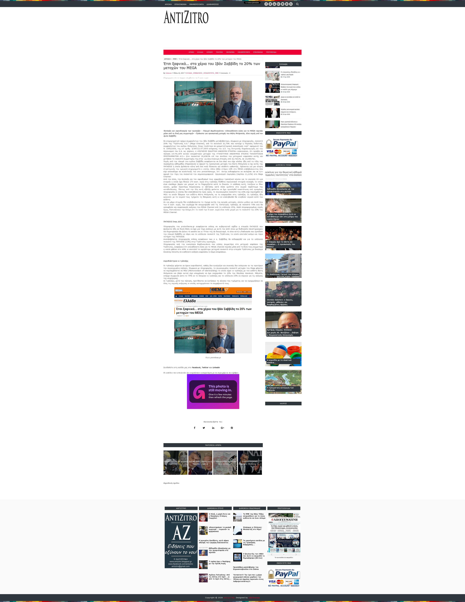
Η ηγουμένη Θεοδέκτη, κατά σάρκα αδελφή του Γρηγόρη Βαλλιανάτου (214, 541)
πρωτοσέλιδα (280, 557)
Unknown (169, 73)
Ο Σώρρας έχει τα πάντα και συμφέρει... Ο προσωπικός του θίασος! (281, 244)
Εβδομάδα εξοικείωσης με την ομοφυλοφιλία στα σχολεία (280, 190)
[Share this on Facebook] (194, 427)
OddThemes (254, 598)
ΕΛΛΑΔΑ (200, 52)
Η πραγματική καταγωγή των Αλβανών (280, 389)
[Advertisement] (258, 28)
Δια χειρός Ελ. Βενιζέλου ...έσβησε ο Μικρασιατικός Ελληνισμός (282, 334)
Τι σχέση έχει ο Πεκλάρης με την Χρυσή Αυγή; (219, 562)
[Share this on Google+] (222, 427)
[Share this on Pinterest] (232, 427)
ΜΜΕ (175, 59)
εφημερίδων (290, 557)
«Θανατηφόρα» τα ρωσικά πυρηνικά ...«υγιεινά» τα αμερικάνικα (220, 529)
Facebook (196, 367)
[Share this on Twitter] (204, 427)
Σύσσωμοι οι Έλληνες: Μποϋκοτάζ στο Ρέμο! (252, 528)
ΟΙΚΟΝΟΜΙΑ (230, 52)
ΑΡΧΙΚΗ (168, 4)
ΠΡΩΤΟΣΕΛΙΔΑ (271, 52)
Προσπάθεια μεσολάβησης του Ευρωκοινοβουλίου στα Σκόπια (246, 568)
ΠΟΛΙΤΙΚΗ (219, 52)
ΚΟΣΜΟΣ (210, 52)
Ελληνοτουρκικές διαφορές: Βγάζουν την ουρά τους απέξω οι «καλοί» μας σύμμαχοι (290, 74)
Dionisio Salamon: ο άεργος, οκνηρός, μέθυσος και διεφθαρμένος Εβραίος (280, 302)
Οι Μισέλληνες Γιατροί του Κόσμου (283, 274)
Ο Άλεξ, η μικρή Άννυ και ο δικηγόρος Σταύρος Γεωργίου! (219, 516)
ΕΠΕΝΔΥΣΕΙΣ (198, 73)
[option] (283, 75)
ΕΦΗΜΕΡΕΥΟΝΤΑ (196, 4)
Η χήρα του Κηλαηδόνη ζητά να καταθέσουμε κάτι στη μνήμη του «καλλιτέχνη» (282, 216)
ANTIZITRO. (230, 598)
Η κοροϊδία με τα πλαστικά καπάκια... (279, 361)
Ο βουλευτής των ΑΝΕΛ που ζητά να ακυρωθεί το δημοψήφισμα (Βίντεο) (254, 556)
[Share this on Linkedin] (213, 427)
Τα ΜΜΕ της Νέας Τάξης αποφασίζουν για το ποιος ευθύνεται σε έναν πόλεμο (254, 516)
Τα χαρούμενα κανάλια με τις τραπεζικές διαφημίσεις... (254, 542)
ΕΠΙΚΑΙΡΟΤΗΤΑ (209, 73)
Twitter (205, 367)
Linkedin (216, 367)
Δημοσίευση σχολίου (171, 483)
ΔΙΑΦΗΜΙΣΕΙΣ (213, 4)
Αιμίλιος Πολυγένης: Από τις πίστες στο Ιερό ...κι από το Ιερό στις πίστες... (220, 577)
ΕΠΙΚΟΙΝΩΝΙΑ (180, 4)
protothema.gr (216, 357)
